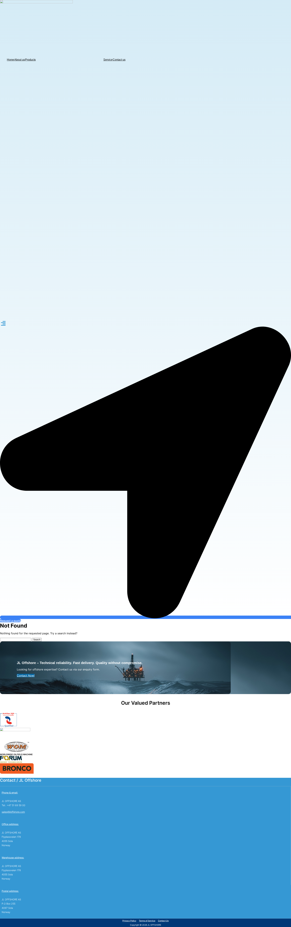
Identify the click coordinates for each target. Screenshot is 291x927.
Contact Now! (26, 675)
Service (107, 59)
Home (10, 59)
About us (19, 59)
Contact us (119, 59)
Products (30, 59)
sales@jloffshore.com (13, 811)
